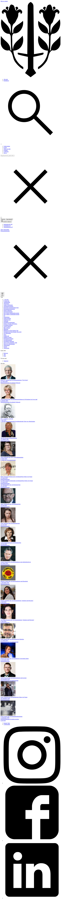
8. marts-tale (6, 301)
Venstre (5, 346)
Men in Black (7, 328)
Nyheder (6, 150)
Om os (5, 153)
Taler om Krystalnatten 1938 (10, 342)
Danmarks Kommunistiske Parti (11, 307)
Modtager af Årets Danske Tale (11, 330)
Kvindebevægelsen (8, 325)
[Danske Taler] (30, 76)
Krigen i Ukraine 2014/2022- (10, 323)
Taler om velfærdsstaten (9, 344)
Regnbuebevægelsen (8, 338)
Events (5, 147)
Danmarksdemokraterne (9, 309)
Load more (3, 720)
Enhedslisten (7, 317)
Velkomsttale (7, 345)
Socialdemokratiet (8, 340)
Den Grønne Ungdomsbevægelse (11, 314)
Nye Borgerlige (7, 333)
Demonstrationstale (8, 311)
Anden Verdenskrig (8, 305)
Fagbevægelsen (7, 318)
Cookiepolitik (7, 724)
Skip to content (4, 1)
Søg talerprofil (9, 219)
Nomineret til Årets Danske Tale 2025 (12, 332)
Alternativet (6, 303)
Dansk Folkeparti (8, 310)
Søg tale (3, 219)
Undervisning (7, 146)
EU (4, 315)
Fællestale (6, 321)
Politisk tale (6, 336)
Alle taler (6, 79)
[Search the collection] (30, 142)
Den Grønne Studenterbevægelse (11, 313)
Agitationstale (7, 302)
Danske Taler (7, 723)
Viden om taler (7, 149)
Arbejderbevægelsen (8, 306)
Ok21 (5, 334)
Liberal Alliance (7, 326)
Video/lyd (6, 361)
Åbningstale (6, 348)
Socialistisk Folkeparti (9, 341)
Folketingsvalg (7, 319)
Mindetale (6, 329)
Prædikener (6, 80)
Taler (2, 229)
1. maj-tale (6, 299)
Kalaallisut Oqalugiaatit (9, 322)
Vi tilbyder (6, 151)
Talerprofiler (6, 229)
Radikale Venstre (8, 337)
